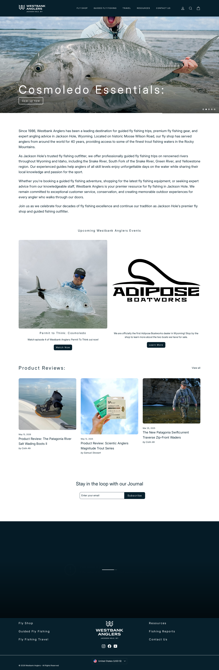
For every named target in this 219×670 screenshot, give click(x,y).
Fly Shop (82, 8)
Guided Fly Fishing (105, 8)
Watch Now (63, 347)
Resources (143, 8)
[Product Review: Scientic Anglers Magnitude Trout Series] (109, 406)
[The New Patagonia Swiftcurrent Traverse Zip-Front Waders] (171, 400)
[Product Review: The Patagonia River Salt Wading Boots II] (47, 404)
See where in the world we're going (47, 100)
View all (196, 367)
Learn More (156, 345)
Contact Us (163, 8)
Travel (127, 8)
